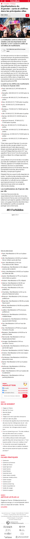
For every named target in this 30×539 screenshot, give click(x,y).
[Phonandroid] (22, 537)
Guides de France (7, 464)
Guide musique (7, 479)
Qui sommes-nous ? (6, 513)
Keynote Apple (7, 412)
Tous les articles (12, 514)
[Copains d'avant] (8, 534)
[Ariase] (8, 537)
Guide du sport (7, 481)
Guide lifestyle (7, 471)
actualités (4, 507)
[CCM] (22, 527)
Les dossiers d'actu (9, 392)
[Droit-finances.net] (22, 530)
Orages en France (8, 408)
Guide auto (6, 460)
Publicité (26, 513)
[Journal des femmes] (8, 527)
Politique (13, 4)
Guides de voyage (8, 488)
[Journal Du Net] (8, 530)
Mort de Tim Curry (8, 410)
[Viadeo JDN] (22, 534)
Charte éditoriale (20, 513)
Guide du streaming (8, 484)
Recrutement (23, 514)
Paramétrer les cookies (17, 516)
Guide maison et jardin (9, 475)
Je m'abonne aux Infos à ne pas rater (15, 50)
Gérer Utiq (26, 516)
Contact (6, 514)
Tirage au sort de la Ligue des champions (14, 416)
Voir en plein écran (7, 251)
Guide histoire (7, 469)
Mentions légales (11, 518)
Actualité (6, 4)
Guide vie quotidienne (9, 486)
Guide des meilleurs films (10, 477)
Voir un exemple (23, 388)
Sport (5, 390)
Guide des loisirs (7, 473)
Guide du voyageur (8, 490)
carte (10, 202)
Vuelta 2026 (6, 414)
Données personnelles (7, 516)
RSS (18, 514)
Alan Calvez (4, 15)
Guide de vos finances (9, 462)
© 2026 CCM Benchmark (15, 519)
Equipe (13, 513)
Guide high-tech (7, 467)
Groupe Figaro (19, 518)
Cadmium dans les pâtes (10, 418)
